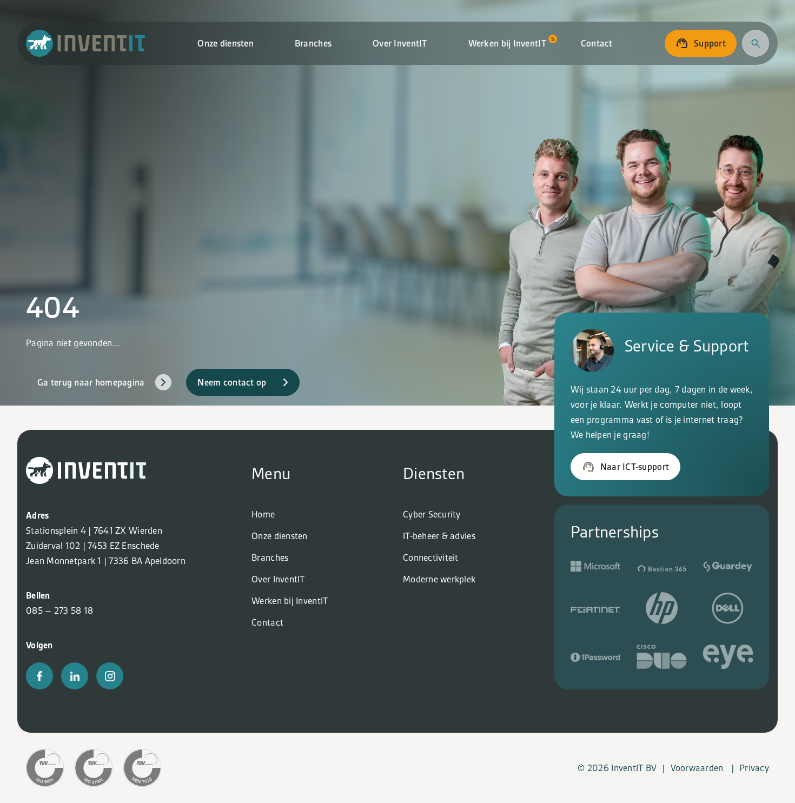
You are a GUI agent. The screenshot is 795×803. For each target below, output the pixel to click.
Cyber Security (432, 514)
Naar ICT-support (634, 466)
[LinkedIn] (74, 675)
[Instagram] (109, 675)
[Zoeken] (755, 43)
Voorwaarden (697, 767)
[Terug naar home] (85, 43)
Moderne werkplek (439, 579)
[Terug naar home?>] (86, 480)
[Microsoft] (595, 568)
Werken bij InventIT (511, 42)
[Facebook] (39, 675)
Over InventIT (400, 43)
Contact (597, 43)
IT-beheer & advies (439, 535)
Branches (313, 43)
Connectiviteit (431, 557)
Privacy (754, 767)
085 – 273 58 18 (59, 610)
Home (263, 514)
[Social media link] (661, 568)
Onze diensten (225, 43)
